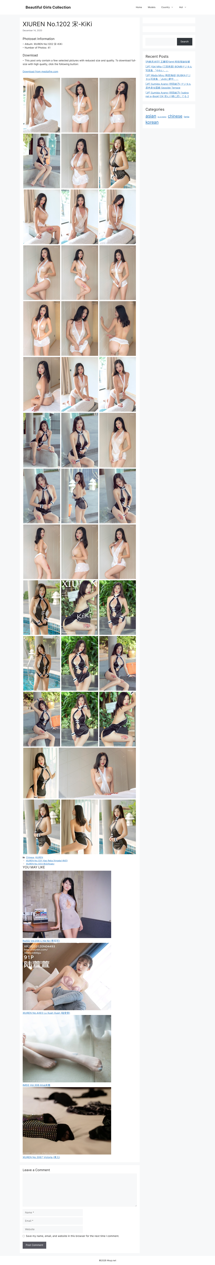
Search (184, 41)
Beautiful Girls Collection (48, 7)
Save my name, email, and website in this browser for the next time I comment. (72, 1236)
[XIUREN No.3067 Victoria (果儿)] (67, 1153)
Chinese (30, 857)
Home (139, 7)
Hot (181, 7)
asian (151, 116)
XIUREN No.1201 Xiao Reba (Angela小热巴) (47, 860)
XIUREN (39, 857)
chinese (175, 116)
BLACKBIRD (162, 117)
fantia (186, 116)
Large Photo (31, 132)
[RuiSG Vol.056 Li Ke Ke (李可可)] (67, 937)
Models (151, 7)
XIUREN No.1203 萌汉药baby (40, 864)
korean (152, 122)
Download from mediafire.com (40, 71)
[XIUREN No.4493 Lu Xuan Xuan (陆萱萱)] (67, 1009)
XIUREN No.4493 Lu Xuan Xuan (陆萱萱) (46, 1013)
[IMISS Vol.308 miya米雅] (67, 1081)
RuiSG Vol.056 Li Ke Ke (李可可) (41, 940)
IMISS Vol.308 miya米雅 (36, 1085)
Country (165, 7)
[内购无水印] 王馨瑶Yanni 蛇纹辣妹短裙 (168, 61)
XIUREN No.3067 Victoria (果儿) (41, 1157)
